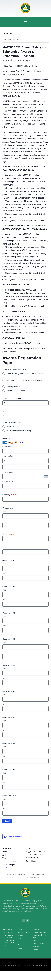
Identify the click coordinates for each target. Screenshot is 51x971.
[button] (26, 22)
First (4, 511)
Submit (7, 821)
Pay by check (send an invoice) (18, 430)
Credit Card (10, 426)
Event (4, 867)
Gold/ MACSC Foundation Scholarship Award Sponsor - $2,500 (24, 381)
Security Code (7, 472)
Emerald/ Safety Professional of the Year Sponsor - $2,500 (26, 374)
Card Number (7, 446)
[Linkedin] (27, 920)
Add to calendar (15, 836)
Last (4, 521)
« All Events (8, 33)
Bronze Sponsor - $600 (15, 390)
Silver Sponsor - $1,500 (15, 386)
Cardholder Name (8, 481)
